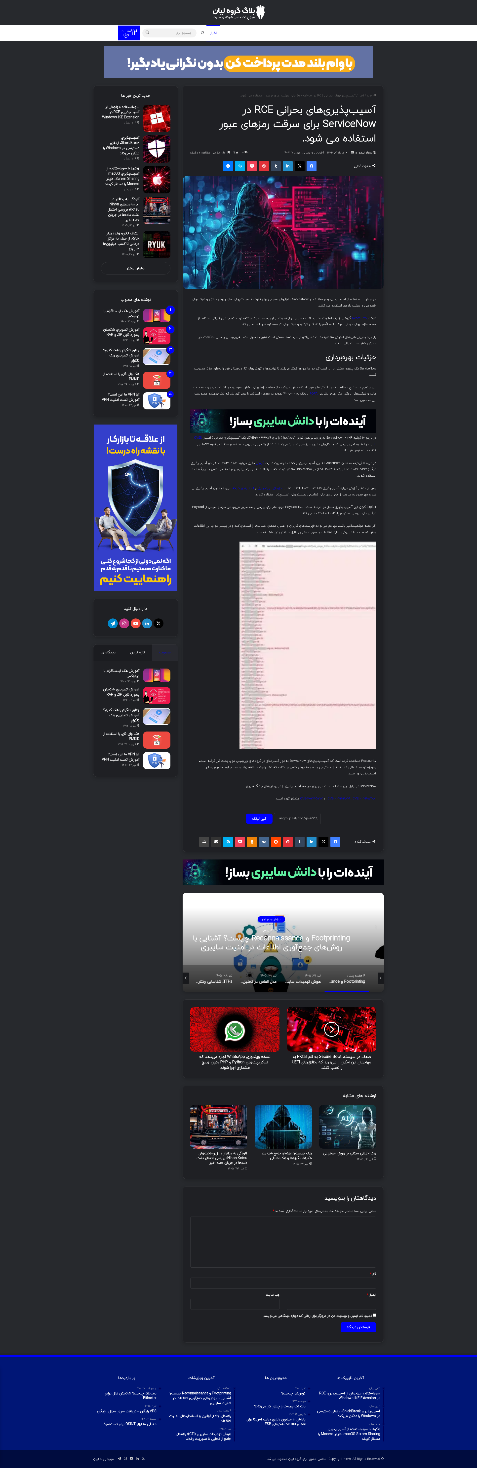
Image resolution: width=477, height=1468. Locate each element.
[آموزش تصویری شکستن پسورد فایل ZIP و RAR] (156, 335)
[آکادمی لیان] (238, 62)
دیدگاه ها (108, 652)
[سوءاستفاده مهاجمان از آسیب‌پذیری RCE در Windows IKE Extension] (156, 118)
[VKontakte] (264, 842)
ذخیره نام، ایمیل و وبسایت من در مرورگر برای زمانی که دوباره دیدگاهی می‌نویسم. (317, 1316)
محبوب (165, 652)
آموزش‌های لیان (219, 919)
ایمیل (371, 1295)
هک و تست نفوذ (321, 32)
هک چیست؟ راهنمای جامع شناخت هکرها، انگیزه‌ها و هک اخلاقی (287, 1156)
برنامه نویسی (254, 32)
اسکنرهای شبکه (243, 488)
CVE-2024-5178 (364, 798)
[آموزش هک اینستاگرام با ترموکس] (156, 315)
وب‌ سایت (272, 1295)
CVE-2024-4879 (339, 798)
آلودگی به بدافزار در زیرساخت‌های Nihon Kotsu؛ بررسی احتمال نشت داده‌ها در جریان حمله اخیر (222, 1158)
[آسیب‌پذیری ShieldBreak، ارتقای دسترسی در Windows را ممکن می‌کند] (156, 149)
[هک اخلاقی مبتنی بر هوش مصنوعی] (347, 1127)
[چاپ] (204, 842)
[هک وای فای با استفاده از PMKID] (156, 380)
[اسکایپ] (240, 166)
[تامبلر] (276, 166)
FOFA (314, 393)
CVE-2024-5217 (311, 798)
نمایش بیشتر (136, 268)
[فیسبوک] (312, 166)
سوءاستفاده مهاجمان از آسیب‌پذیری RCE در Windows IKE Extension (120, 112)
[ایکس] (300, 166)
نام (373, 1274)
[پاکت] (252, 166)
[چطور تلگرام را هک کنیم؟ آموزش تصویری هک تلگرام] (156, 356)
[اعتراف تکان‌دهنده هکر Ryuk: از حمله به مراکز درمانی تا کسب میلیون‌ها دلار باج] (156, 244)
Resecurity (359, 318)
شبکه (230, 32)
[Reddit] (276, 842)
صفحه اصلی (349, 32)
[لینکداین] (288, 166)
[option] (219, 942)
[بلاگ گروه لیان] (238, 12)
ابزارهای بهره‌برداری (270, 488)
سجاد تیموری (363, 153)
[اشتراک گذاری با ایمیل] (216, 842)
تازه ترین (137, 652)
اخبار (213, 33)
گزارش (260, 463)
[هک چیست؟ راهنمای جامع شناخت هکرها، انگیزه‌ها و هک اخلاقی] (283, 1127)
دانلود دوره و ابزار (286, 32)
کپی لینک (259, 818)
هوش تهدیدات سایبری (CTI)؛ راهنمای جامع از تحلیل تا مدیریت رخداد (219, 943)
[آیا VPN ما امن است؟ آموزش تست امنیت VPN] (156, 400)
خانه (370, 95)
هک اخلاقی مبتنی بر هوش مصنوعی (349, 1153)
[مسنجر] (228, 166)
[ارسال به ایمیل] (352, 153)
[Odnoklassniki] (252, 842)
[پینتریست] (264, 166)
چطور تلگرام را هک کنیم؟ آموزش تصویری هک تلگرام (121, 355)
